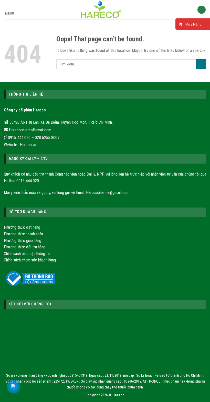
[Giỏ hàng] (201, 10)
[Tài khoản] (191, 9)
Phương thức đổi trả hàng (24, 247)
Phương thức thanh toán (23, 234)
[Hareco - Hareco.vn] (101, 9)
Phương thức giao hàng (22, 240)
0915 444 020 (27, 180)
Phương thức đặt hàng (22, 227)
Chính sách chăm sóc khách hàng (30, 260)
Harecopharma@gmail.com (107, 192)
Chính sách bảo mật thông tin (27, 253)
